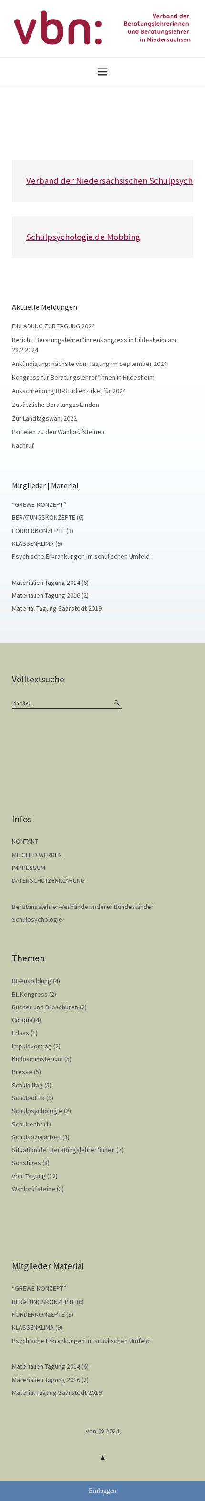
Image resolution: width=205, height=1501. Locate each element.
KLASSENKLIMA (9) (37, 543)
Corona (22, 1020)
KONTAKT (25, 841)
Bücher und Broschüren (45, 1007)
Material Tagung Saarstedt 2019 (57, 608)
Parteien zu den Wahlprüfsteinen (58, 431)
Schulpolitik (28, 1098)
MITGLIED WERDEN (37, 854)
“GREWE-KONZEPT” (39, 504)
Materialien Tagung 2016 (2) (50, 595)
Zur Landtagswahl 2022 (44, 418)
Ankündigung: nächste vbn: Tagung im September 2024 (89, 363)
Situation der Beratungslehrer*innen (63, 1150)
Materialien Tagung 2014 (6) (50, 582)
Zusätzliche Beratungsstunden (55, 404)
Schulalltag (27, 1085)
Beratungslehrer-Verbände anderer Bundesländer (83, 906)
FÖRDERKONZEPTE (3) (42, 530)
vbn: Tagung (29, 1176)
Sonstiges (26, 1162)
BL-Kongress (30, 994)
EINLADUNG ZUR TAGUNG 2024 (53, 326)
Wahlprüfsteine (33, 1189)
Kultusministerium (37, 1059)
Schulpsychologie (37, 919)
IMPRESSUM (28, 867)
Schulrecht (27, 1124)
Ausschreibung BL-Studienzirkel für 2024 (69, 390)
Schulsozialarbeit (36, 1137)
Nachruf (23, 445)
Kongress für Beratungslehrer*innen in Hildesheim (83, 377)
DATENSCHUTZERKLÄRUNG (48, 880)
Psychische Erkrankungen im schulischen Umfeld (81, 556)
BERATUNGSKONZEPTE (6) (48, 517)
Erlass (20, 1032)
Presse (22, 1071)
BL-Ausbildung (31, 981)
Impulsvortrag (32, 1046)
